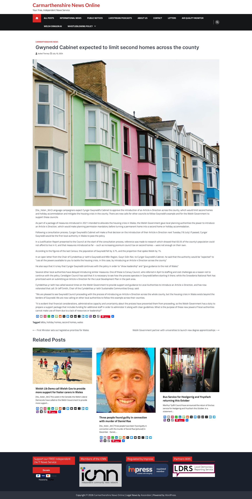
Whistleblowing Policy (80, 26)
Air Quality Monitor (192, 18)
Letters (172, 18)
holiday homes (54, 322)
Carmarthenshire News (47, 42)
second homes (69, 322)
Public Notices (95, 18)
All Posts (49, 18)
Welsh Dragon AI (53, 26)
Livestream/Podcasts (120, 18)
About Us (142, 18)
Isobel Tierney (43, 53)
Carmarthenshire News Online (66, 5)
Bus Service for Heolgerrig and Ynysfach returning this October (187, 398)
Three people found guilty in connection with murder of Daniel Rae (123, 419)
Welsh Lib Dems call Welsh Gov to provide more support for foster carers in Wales (60, 390)
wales (80, 322)
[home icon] (37, 18)
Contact (157, 18)
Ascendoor (146, 495)
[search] (217, 22)
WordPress (170, 495)
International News (70, 18)
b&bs (43, 322)
